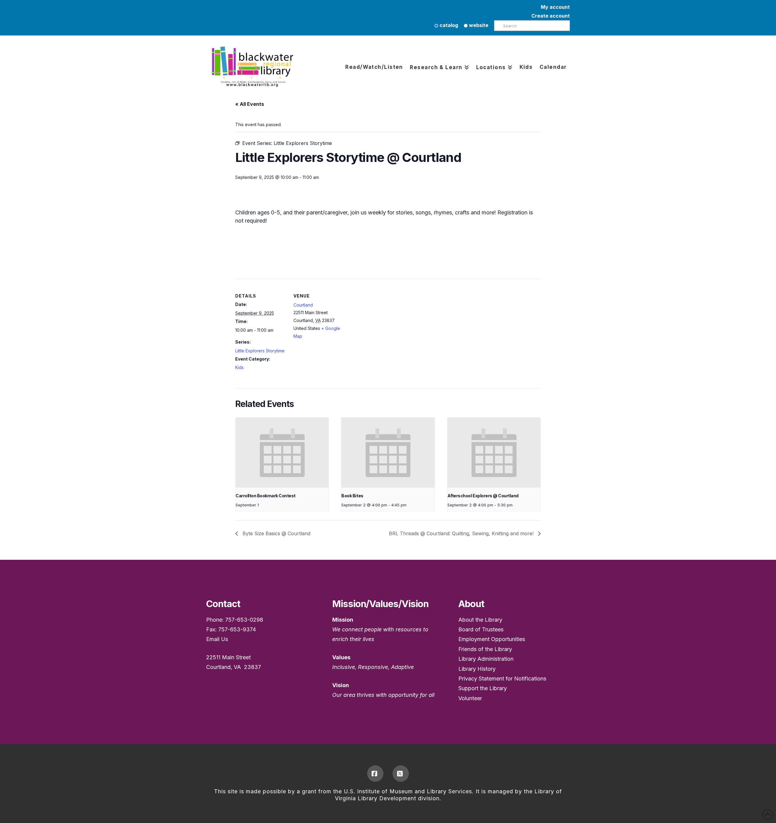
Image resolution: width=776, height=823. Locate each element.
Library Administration (485, 659)
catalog (448, 25)
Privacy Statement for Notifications (502, 678)
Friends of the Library (485, 649)
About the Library (480, 619)
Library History (477, 669)
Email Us (217, 639)
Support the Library (482, 688)
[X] (401, 773)
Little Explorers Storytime (260, 350)
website (478, 25)
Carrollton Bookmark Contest (266, 495)
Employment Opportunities (491, 639)
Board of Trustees (480, 629)
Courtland (303, 304)
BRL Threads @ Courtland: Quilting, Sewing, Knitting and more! (462, 533)
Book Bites (352, 495)
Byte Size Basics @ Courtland (275, 533)
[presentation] (282, 452)
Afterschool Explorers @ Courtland (483, 495)
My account (555, 7)
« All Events (249, 104)
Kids (239, 367)
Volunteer (470, 698)
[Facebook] (375, 773)
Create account (550, 16)
